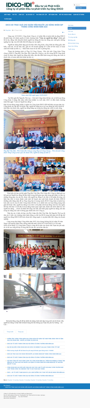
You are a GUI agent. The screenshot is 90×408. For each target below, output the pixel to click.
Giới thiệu (7, 14)
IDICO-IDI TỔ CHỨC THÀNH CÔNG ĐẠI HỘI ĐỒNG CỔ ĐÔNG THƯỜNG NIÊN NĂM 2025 (30, 357)
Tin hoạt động (16, 380)
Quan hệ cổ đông (78, 14)
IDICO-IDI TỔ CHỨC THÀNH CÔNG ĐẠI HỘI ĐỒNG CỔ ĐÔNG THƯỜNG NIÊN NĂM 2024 (30, 376)
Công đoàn (10, 380)
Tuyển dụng (8, 19)
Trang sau (21, 332)
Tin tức (14, 14)
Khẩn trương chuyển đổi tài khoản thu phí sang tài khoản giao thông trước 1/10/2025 (30, 350)
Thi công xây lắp (41, 14)
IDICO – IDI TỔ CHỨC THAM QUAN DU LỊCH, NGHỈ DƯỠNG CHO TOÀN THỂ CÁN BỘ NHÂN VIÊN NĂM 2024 (36, 372)
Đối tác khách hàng (65, 14)
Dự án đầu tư (30, 14)
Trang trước (10, 332)
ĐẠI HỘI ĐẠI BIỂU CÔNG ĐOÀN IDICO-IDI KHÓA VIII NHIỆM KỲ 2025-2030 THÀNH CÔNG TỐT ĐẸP (33, 347)
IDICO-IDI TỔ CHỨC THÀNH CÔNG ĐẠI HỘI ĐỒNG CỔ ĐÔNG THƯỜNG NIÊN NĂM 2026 (30, 343)
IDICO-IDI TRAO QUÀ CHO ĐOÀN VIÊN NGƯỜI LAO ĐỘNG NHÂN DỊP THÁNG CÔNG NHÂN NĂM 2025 (34, 25)
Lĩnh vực (21, 14)
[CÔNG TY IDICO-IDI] (39, 6)
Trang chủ (79, 8)
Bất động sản (53, 14)
